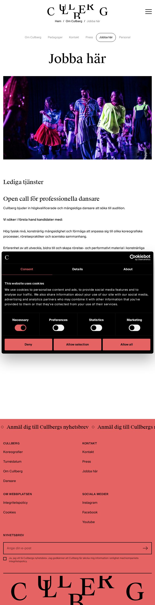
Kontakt (74, 37)
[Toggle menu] (148, 11)
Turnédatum (12, 461)
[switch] (58, 328)
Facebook (89, 512)
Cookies (9, 512)
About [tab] (128, 269)
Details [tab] (77, 269)
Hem (58, 21)
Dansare (9, 481)
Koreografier (13, 452)
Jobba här (106, 37)
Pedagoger (55, 37)
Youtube (88, 522)
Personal (124, 37)
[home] (77, 11)
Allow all (126, 344)
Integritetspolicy (15, 502)
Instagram (89, 502)
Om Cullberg (74, 21)
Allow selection (77, 344)
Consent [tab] (27, 269)
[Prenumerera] (145, 548)
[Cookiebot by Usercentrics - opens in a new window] (132, 257)
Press (89, 37)
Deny (28, 344)
